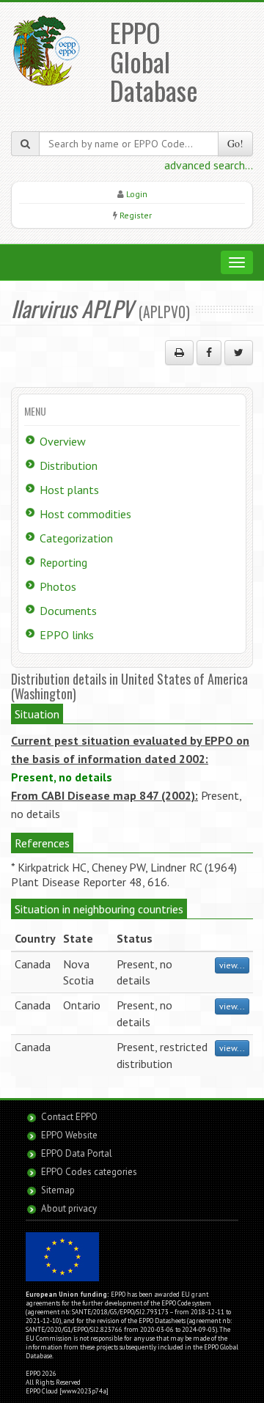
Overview (63, 441)
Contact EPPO (69, 1117)
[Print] (179, 352)
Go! (235, 143)
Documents (68, 610)
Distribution (69, 465)
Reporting (63, 562)
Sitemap (58, 1190)
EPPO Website (69, 1135)
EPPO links (67, 634)
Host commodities (85, 514)
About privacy (69, 1208)
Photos (58, 586)
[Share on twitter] (238, 352)
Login (136, 193)
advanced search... (208, 165)
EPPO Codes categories (89, 1172)
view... (232, 965)
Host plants (69, 489)
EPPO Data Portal (76, 1153)
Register (136, 215)
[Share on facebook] (209, 352)
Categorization (76, 538)
